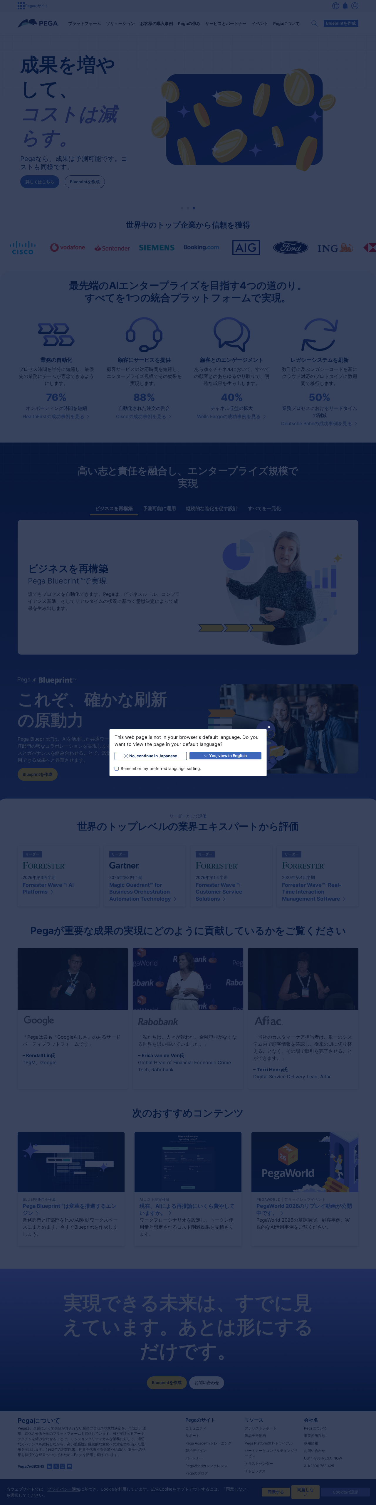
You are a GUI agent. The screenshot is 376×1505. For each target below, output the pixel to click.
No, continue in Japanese (153, 756)
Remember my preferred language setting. (160, 768)
